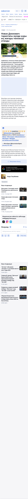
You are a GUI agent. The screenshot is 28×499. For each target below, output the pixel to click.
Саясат (3, 14)
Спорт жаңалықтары (6, 26)
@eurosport (10, 137)
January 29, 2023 (7, 145)
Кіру (26, 227)
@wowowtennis (20, 137)
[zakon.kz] (5, 11)
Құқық (20, 14)
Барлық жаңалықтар (11, 24)
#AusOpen (5, 138)
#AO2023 (12, 138)
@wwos (22, 135)
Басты (2, 24)
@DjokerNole (8, 133)
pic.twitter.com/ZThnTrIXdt (10, 140)
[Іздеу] (22, 11)
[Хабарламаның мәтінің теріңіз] (14, 231)
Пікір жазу (23, 235)
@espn (4, 137)
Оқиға (16, 14)
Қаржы (11, 14)
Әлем (7, 14)
